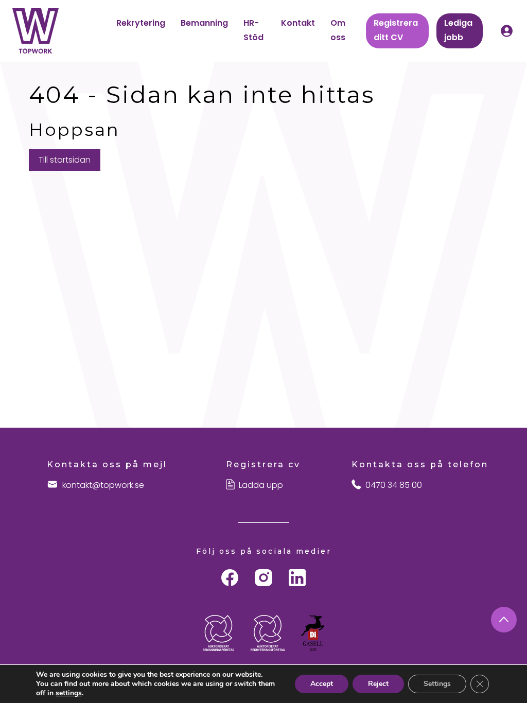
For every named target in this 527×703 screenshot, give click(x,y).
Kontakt (298, 23)
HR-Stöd (253, 30)
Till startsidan (65, 160)
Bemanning (204, 23)
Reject (378, 684)
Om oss (337, 30)
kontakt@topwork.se (103, 485)
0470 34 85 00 (393, 485)
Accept (321, 684)
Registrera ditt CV (396, 30)
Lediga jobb (458, 30)
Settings (437, 684)
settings (69, 693)
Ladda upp (261, 485)
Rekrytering (140, 23)
